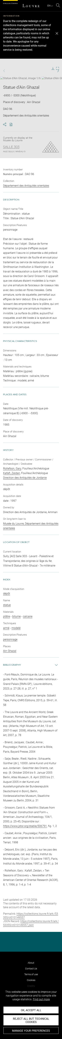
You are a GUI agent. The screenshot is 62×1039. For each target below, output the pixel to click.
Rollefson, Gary (12, 468)
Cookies (31, 980)
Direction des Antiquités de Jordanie (25, 477)
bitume (16, 616)
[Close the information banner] (57, 33)
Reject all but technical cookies (31, 1020)
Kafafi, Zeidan (11, 473)
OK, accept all (31, 1010)
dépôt (6, 593)
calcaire (27, 616)
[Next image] (56, 71)
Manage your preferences (31, 1030)
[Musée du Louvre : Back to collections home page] (31, 5)
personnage (10, 639)
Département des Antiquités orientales (26, 185)
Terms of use (31, 974)
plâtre (6, 616)
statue (7, 605)
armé (6, 628)
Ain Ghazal (9, 650)
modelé (16, 628)
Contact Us (31, 968)
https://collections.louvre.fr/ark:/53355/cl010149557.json (31, 923)
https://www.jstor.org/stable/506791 (25, 826)
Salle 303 (11, 147)
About (31, 962)
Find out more (41, 999)
